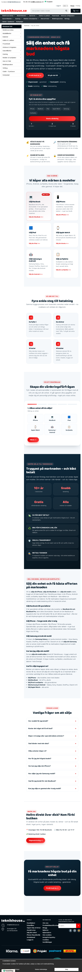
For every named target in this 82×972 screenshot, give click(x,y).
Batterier (32, 15)
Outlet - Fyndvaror (8, 21)
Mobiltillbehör (21, 15)
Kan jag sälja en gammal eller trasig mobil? (52, 788)
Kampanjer (19, 21)
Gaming (17, 18)
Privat (72, 5)
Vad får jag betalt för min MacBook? (52, 781)
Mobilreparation (57, 18)
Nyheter (45, 930)
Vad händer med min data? (52, 743)
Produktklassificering (50, 925)
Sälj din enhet (32, 932)
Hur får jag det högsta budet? (52, 758)
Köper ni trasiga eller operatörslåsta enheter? (52, 736)
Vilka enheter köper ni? (52, 751)
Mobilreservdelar (8, 15)
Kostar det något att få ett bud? (52, 728)
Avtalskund (31, 937)
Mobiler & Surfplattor (30, 18)
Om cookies (47, 935)
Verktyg (66, 18)
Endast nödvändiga (41, 969)
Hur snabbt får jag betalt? (52, 721)
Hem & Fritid (45, 18)
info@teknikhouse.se (14, 2)
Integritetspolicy (49, 937)
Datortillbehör (7, 18)
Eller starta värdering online (59, 840)
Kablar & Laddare (44, 15)
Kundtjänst (31, 923)
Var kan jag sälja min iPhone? (52, 766)
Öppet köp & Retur (34, 928)
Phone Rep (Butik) (33, 935)
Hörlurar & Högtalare (67, 15)
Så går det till (53, 75)
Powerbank (55, 15)
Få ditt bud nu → (35, 75)
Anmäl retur (31, 930)
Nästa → (33, 440)
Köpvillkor (30, 925)
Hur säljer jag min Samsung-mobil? (52, 774)
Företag (78, 5)
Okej (66, 969)
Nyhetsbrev (47, 932)
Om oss (45, 923)
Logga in (58, 5)
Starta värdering (52, 119)
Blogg (45, 928)
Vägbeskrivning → (36, 840)
